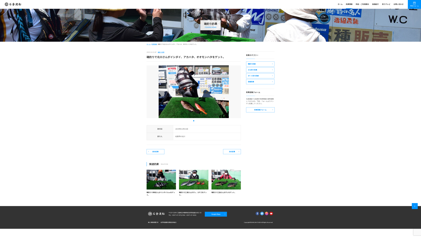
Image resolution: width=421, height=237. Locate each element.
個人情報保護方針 (153, 222)
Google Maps (215, 214)
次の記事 (232, 152)
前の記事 (155, 152)
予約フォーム (414, 6)
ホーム (340, 4)
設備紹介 (375, 4)
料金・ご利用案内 (362, 4)
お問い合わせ (398, 4)
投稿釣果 (251, 82)
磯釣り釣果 (161, 52)
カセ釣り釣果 (252, 70)
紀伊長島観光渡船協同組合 (168, 222)
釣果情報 (349, 4)
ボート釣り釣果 (253, 76)
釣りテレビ (386, 4)
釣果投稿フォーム (260, 110)
